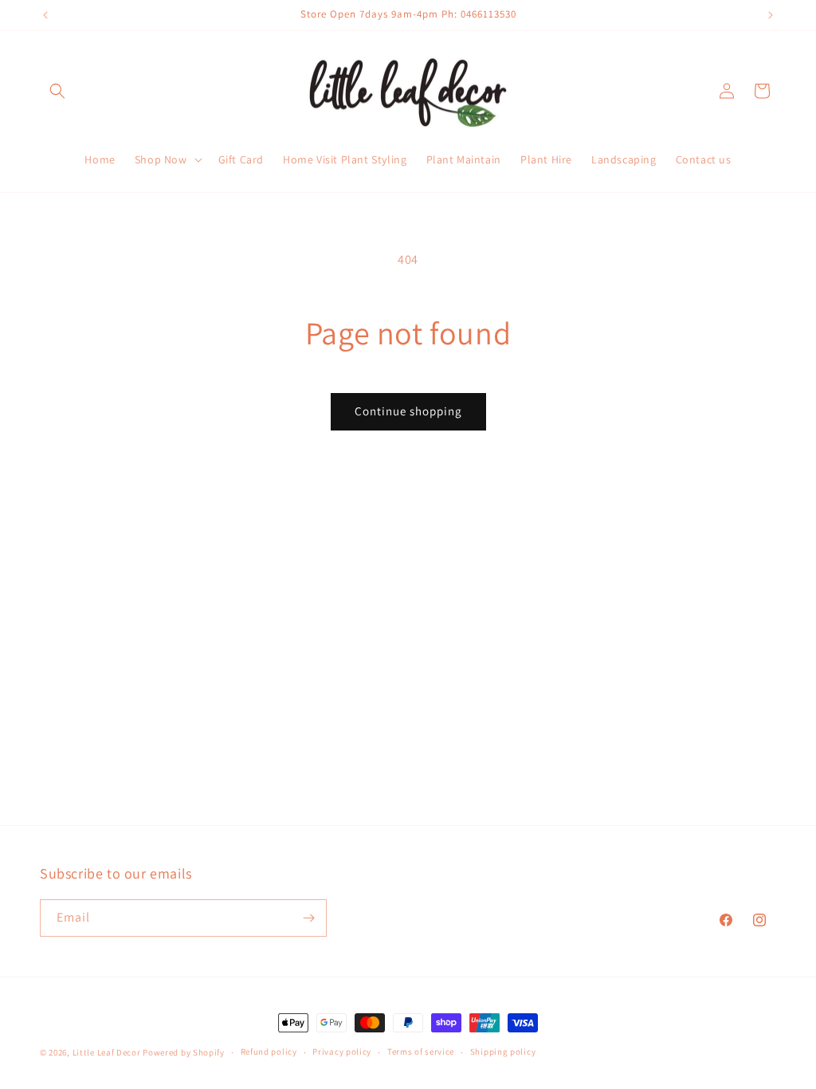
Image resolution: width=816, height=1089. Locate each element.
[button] (57, 90)
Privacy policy (341, 1051)
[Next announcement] (770, 15)
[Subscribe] (308, 918)
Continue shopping (408, 411)
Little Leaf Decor (107, 1052)
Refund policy (269, 1051)
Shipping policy (503, 1051)
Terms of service (420, 1051)
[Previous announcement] (45, 15)
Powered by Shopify (184, 1052)
